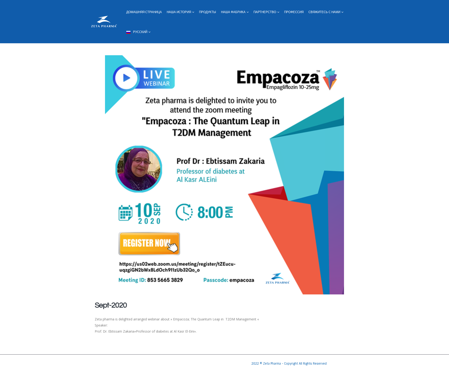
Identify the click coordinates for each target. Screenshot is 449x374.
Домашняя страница (144, 12)
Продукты (207, 12)
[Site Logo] (104, 22)
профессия (294, 12)
